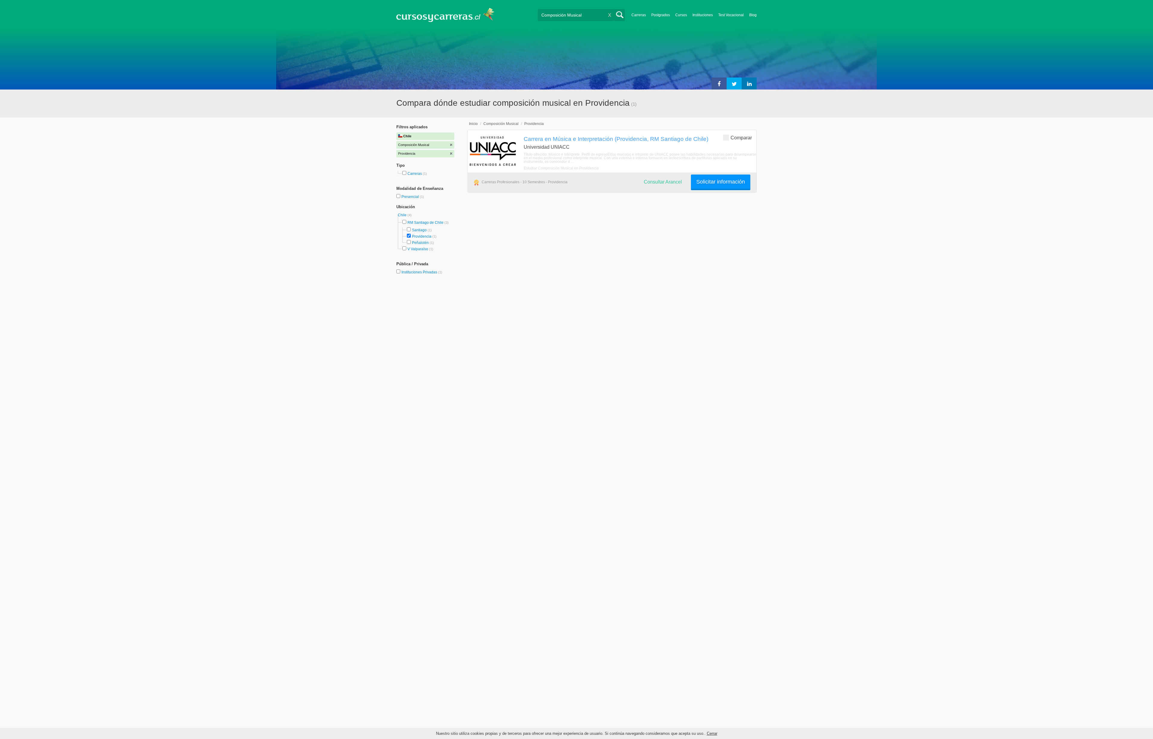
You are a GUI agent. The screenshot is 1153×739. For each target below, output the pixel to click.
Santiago (419, 230)
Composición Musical (501, 124)
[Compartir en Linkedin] (749, 84)
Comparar (741, 137)
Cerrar (712, 733)
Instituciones (702, 15)
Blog (753, 15)
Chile (402, 215)
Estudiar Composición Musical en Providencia (561, 168)
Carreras (638, 15)
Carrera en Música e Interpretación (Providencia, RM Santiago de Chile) (616, 138)
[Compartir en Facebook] (719, 84)
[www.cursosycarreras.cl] (448, 15)
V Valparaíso (417, 249)
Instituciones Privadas (421, 272)
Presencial (410, 197)
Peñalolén (420, 243)
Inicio (473, 124)
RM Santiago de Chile (425, 222)
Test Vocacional (731, 15)
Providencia (421, 236)
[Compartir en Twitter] (734, 84)
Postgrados (660, 15)
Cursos (681, 15)
